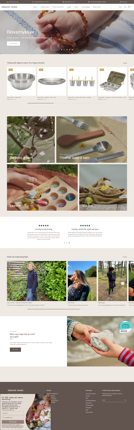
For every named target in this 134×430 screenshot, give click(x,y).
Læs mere (15, 349)
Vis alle (125, 257)
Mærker (35, 7)
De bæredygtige (85, 7)
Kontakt (88, 396)
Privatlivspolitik (90, 405)
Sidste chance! (97, 7)
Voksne (76, 7)
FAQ (87, 398)
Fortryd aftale (89, 412)
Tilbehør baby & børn (58, 7)
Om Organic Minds (91, 393)
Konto (120, 7)
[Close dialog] (48, 396)
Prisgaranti (88, 407)
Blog (87, 410)
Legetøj (69, 7)
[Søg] (125, 7)
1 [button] (64, 242)
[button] (61, 49)
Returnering (89, 403)
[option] (67, 27)
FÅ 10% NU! (13, 422)
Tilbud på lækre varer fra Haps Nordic (26, 63)
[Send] (125, 400)
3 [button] (69, 242)
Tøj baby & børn (45, 7)
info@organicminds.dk (52, 400)
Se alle (125, 63)
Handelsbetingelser (91, 400)
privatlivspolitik (20, 427)
